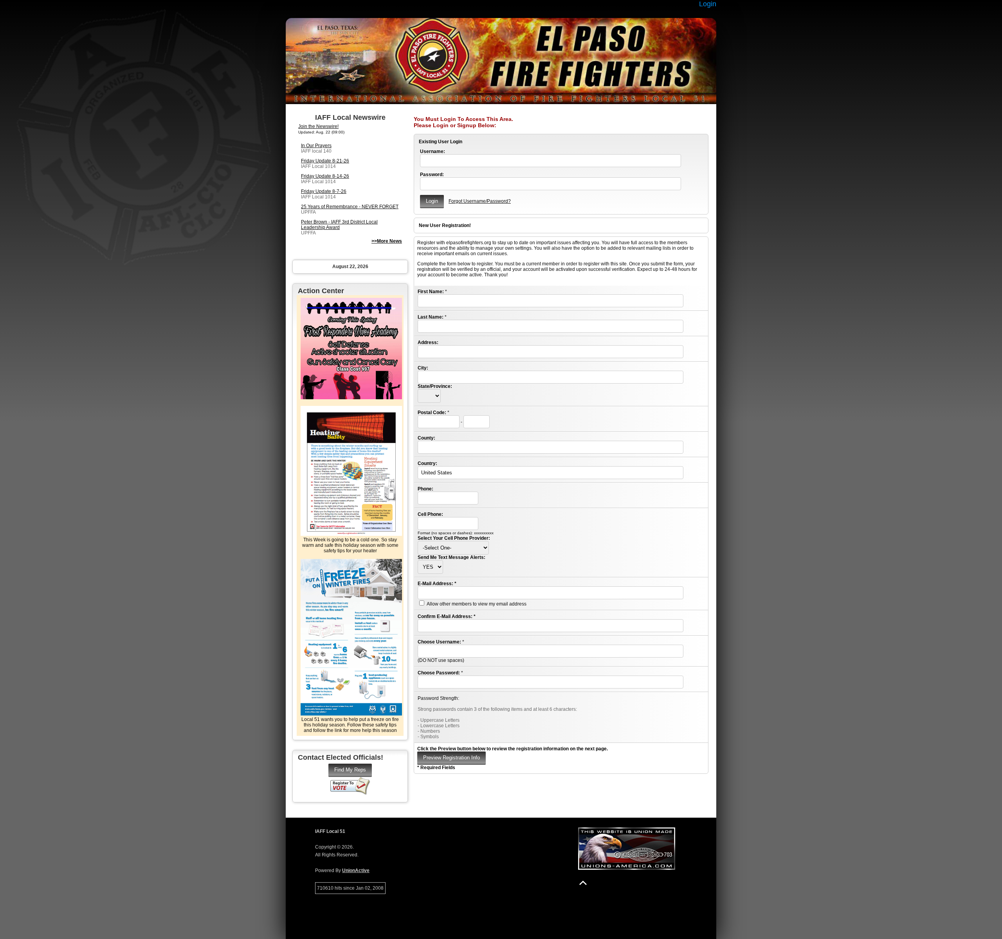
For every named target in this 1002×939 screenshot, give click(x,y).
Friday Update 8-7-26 (323, 191)
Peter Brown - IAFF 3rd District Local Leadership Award (339, 224)
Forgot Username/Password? (480, 201)
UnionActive (355, 870)
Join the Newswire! (318, 126)
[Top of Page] (583, 883)
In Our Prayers (316, 145)
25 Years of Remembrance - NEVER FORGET (349, 206)
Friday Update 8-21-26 (325, 161)
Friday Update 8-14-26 (325, 176)
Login (707, 4)
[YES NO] (430, 567)
